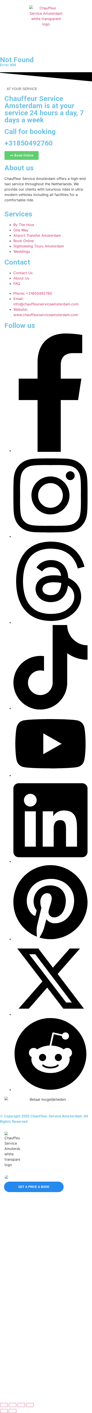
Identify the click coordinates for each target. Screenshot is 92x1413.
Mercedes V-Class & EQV (24, 1217)
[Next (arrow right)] (12, 1411)
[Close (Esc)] (30, 1405)
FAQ (9, 1368)
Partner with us (16, 1335)
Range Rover (15, 1232)
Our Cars (12, 1201)
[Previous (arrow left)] (4, 1411)
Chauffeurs (15, 1319)
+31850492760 (28, 143)
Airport (10, 1280)
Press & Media (16, 1383)
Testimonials (14, 1375)
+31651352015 (20, 1177)
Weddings (13, 1310)
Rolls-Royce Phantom (21, 1247)
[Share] (21, 1405)
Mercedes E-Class (19, 1224)
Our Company (17, 1344)
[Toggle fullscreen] (12, 1405)
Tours (10, 1302)
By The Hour (15, 1265)
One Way (12, 1272)
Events (10, 1295)
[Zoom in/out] (4, 1405)
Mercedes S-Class (19, 1209)
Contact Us (14, 1352)
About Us (12, 1360)
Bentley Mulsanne (18, 1240)
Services (12, 1257)
